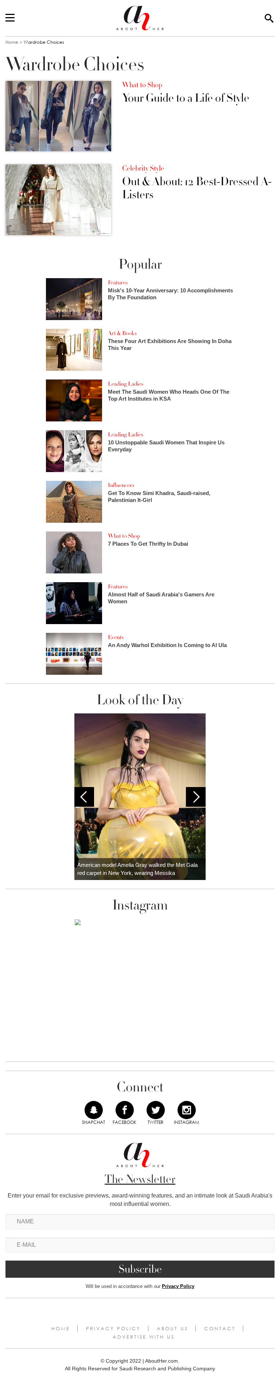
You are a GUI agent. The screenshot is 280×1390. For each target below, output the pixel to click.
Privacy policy (113, 1328)
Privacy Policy (178, 1286)
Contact (220, 1328)
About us (172, 1328)
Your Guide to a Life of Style (185, 98)
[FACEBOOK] (125, 1110)
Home (11, 42)
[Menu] (10, 18)
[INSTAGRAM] (187, 1110)
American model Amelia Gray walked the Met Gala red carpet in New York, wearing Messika (137, 869)
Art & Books (122, 333)
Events (116, 637)
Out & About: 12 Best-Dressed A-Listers (197, 188)
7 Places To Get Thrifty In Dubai (148, 544)
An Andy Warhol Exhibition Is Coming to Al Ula (167, 645)
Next (196, 797)
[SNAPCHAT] (94, 1110)
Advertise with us (144, 1337)
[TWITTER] (156, 1110)
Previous (84, 797)
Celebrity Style (143, 168)
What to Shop (142, 85)
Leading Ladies (125, 384)
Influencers (121, 485)
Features (118, 282)
